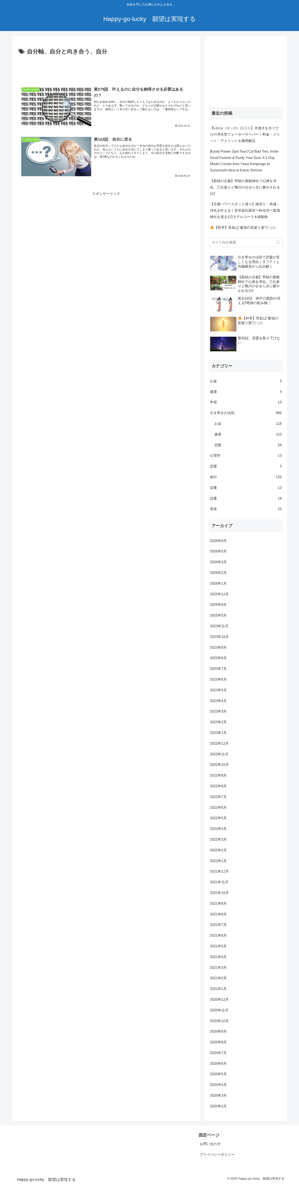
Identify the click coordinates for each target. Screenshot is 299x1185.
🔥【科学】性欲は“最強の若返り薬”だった (243, 227)
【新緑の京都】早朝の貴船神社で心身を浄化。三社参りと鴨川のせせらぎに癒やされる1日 (245, 187)
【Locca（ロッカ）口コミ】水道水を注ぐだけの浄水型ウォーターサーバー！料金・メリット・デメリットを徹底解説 (245, 134)
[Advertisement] (106, 68)
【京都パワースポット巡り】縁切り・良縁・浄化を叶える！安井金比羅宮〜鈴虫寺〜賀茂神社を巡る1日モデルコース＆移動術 (245, 210)
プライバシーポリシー (217, 1154)
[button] (278, 242)
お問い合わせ (210, 1144)
